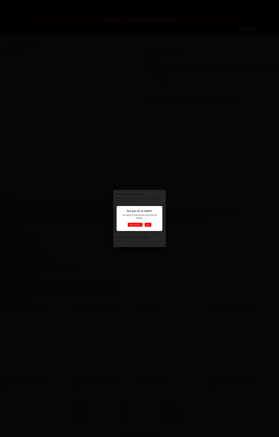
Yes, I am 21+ (135, 225)
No (148, 225)
